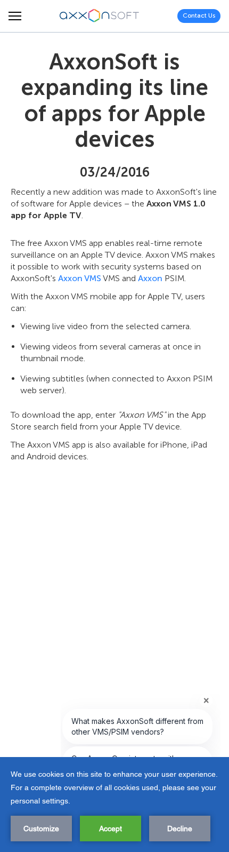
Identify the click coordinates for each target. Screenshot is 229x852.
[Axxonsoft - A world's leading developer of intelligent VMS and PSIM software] (100, 16)
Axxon (150, 278)
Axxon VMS (79, 278)
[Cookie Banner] (114, 804)
